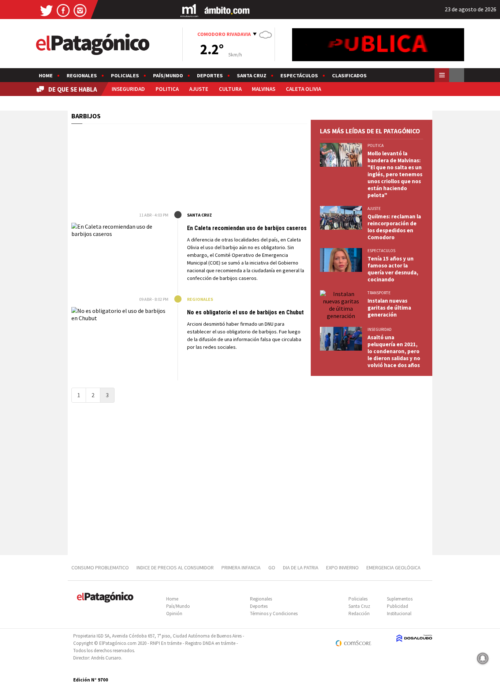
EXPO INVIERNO (342, 567)
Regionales (82, 75)
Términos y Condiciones (274, 613)
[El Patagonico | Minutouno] (189, 10)
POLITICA (167, 88)
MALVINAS (263, 88)
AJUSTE (198, 88)
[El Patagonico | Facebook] (63, 10)
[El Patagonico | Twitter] (46, 10)
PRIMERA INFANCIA (241, 567)
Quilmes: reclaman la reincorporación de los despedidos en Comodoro (394, 227)
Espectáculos (299, 75)
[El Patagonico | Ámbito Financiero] (227, 10)
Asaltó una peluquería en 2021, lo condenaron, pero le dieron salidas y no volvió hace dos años (393, 351)
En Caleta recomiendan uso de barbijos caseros (247, 228)
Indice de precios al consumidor (175, 567)
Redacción (359, 613)
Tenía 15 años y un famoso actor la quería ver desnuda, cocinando (392, 269)
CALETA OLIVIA (303, 88)
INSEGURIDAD (128, 88)
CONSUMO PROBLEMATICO (100, 567)
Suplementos (400, 599)
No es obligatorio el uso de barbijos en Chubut (245, 312)
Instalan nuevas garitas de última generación (389, 307)
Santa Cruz (251, 75)
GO (271, 567)
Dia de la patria (300, 567)
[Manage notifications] (483, 658)
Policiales (125, 75)
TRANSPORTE (379, 292)
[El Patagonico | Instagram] (80, 10)
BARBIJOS (86, 116)
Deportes (210, 75)
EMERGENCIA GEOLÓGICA (394, 567)
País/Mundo (168, 75)
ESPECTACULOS (381, 250)
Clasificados (349, 75)
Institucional (399, 613)
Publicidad (397, 606)
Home (46, 75)
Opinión (174, 613)
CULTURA (230, 88)
